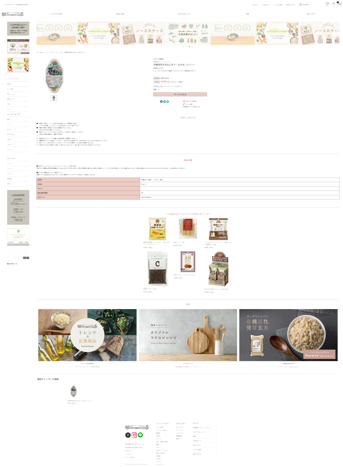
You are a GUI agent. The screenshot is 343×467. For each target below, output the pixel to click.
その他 (9, 144)
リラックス (10, 174)
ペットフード (160, 465)
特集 (247, 14)
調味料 (158, 433)
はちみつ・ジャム (11, 129)
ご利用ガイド (197, 441)
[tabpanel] (188, 33)
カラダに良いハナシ (184, 14)
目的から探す (120, 14)
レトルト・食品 (161, 430)
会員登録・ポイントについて (202, 428)
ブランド (9, 149)
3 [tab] (189, 46)
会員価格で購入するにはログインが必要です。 (168, 86)
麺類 (8, 119)
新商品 (9, 84)
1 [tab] (183, 46)
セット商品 (10, 89)
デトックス (10, 169)
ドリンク (9, 109)
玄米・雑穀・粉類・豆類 (13, 114)
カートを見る (129, 457)
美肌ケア (9, 184)
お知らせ (195, 423)
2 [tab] (186, 46)
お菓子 (9, 104)
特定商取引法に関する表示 (133, 447)
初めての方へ (311, 14)
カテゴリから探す (57, 14)
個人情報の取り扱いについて (134, 444)
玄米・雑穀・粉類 (161, 442)
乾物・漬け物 (10, 134)
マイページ (128, 454)
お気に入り (128, 451)
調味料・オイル (11, 99)
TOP (37, 52)
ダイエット (10, 163)
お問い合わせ (197, 454)
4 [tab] (192, 46)
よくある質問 (197, 450)
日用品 (9, 139)
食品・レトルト (44, 52)
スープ (8, 124)
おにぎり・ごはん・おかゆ (56, 52)
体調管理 (9, 179)
